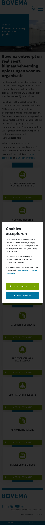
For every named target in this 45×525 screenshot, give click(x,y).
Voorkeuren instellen (24, 286)
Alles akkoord (24, 295)
